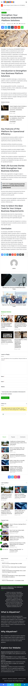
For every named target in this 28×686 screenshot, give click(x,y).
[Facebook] (2, 255)
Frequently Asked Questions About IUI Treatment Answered (6, 512)
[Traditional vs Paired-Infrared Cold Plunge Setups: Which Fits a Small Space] (5, 443)
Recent (4, 437)
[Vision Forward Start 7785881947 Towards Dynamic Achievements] (7, 334)
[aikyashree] (8, 2)
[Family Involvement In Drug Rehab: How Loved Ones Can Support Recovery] (5, 538)
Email (2, 381)
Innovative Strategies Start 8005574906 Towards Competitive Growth (6, 325)
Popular (13, 437)
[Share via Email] (20, 255)
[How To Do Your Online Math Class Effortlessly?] (5, 532)
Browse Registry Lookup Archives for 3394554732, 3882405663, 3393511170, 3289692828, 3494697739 (21, 343)
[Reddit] (15, 255)
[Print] (23, 255)
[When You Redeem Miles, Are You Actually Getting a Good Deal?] (5, 449)
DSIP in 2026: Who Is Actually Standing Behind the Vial (20, 512)
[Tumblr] (10, 255)
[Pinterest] (13, 255)
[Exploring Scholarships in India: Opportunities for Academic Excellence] (5, 544)
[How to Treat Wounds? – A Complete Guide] (5, 551)
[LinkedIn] (7, 255)
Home (3, 9)
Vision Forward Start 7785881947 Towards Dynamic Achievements (7, 341)
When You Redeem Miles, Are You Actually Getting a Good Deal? (17, 449)
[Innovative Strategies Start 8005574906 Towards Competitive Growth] (7, 318)
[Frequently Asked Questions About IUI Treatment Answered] (5, 456)
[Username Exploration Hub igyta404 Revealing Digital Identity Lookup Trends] (21, 318)
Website (3, 386)
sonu (4, 23)
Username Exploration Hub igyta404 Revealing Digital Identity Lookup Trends (21, 325)
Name (2, 376)
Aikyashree (8, 9)
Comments (22, 437)
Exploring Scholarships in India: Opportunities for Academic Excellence (17, 544)
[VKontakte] (18, 255)
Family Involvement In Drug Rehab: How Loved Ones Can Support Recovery (17, 538)
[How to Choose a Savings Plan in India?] (5, 526)
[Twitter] (5, 255)
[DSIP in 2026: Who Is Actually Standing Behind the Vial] (5, 462)
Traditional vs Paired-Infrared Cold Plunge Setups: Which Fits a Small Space (18, 443)
